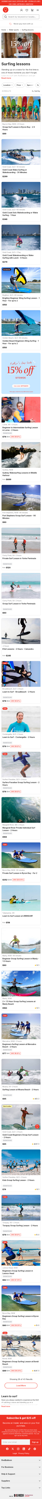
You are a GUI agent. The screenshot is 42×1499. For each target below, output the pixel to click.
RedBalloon (6, 1460)
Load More (21, 1385)
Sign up (35, 1442)
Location (6, 85)
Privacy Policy (32, 1432)
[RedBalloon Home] (5, 10)
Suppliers (5, 1481)
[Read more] (11, 23)
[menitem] (26, 10)
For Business (7, 1467)
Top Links (5, 1488)
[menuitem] (21, 10)
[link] (21, 373)
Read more (6, 78)
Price (19, 85)
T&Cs (22, 1432)
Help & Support (8, 1474)
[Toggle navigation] (37, 10)
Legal (15, 1453)
